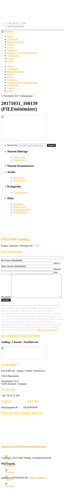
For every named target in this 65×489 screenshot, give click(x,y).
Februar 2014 (19, 180)
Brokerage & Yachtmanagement (22, 82)
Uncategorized (20, 192)
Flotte (10, 77)
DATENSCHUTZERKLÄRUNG (21, 413)
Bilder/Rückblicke (16, 71)
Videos (10, 74)
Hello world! (19, 157)
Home (10, 66)
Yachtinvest (12, 85)
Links (10, 90)
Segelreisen (12, 69)
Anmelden (18, 204)
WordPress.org (20, 212)
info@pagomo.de (15, 26)
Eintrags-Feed (20, 206)
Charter (10, 88)
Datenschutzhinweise (47, 330)
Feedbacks (12, 80)
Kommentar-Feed (21, 209)
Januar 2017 (19, 177)
